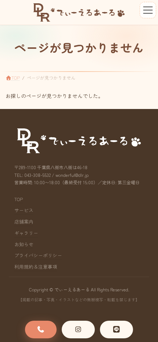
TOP (18, 199)
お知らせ (23, 244)
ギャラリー (26, 232)
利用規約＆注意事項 (35, 266)
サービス (23, 210)
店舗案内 (23, 221)
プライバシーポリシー (38, 255)
